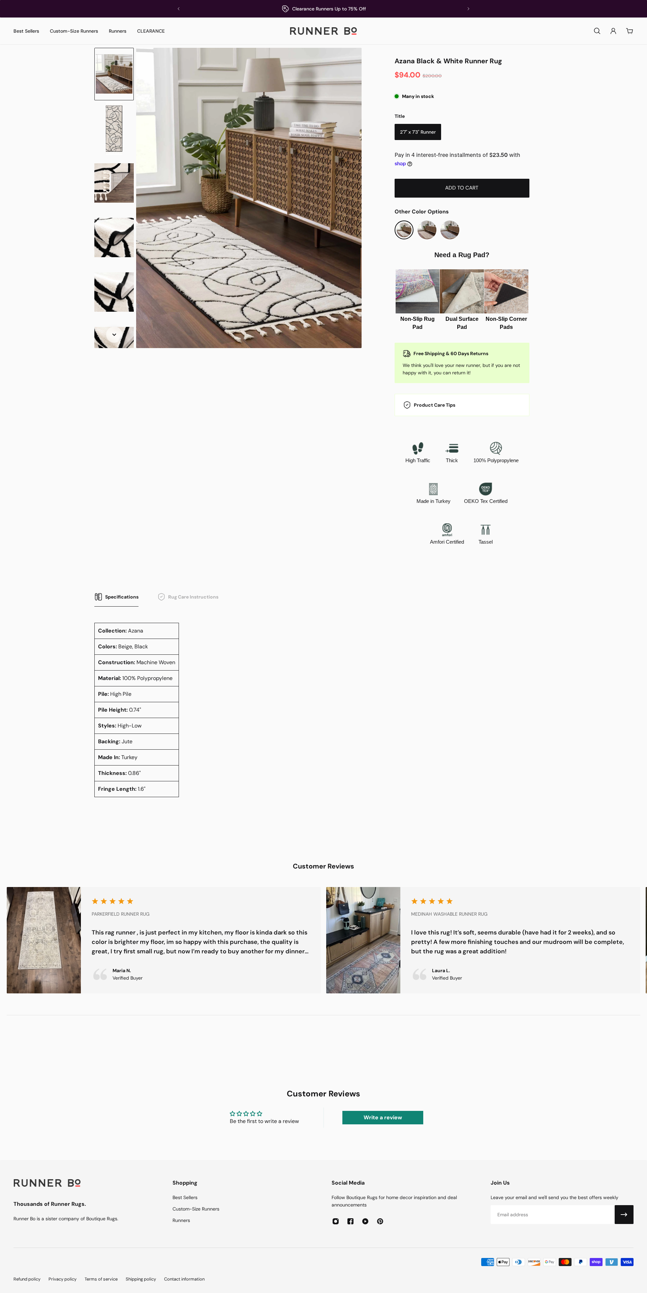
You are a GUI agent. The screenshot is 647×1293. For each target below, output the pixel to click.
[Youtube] (365, 1221)
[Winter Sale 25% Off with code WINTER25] (323, 9)
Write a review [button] (383, 1117)
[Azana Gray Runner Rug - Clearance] (449, 229)
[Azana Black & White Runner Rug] (404, 229)
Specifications (121, 597)
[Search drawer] (597, 31)
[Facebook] (350, 1221)
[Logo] (323, 31)
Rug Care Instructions (193, 597)
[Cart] (629, 31)
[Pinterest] (380, 1221)
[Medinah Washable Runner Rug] (483, 940)
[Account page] (613, 31)
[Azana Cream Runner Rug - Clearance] (427, 229)
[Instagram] (335, 1221)
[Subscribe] (624, 1214)
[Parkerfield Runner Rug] (164, 940)
